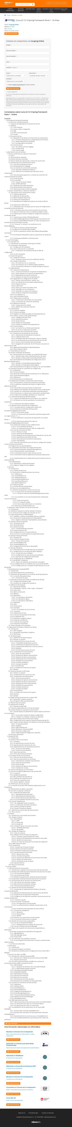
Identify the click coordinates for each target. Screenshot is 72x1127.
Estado (8, 73)
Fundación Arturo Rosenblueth (14, 1058)
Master (51, 10)
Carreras (38, 10)
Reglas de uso (21, 1113)
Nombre (8, 45)
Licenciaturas (64, 9)
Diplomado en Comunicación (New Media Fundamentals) (20, 1044)
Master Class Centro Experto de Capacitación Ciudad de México (22, 1048)
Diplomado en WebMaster (14, 1055)
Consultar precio (14, 30)
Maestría (28, 9)
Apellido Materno (11, 56)
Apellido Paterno (10, 50)
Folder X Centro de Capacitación (14, 1100)
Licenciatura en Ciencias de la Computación (21, 1087)
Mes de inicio (32, 73)
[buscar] (33, 4)
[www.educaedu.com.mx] (36, 1122)
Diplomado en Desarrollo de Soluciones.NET (21, 1066)
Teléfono (11, 67)
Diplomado (45, 9)
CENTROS (49, 3)
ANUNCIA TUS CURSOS (60, 3)
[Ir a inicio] (5, 15)
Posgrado (57, 9)
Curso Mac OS (11, 1098)
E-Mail (7, 62)
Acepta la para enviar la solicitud (21, 84)
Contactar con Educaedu (48, 1113)
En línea (20, 15)
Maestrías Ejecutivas (21, 9)
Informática (14, 15)
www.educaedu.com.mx (50, 1117)
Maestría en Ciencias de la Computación (19, 1032)
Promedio (8, 78)
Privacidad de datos (33, 1113)
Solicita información (14, 88)
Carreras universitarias (10, 9)
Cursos (33, 9)
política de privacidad (18, 84)
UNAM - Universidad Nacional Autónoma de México (19, 1089)
